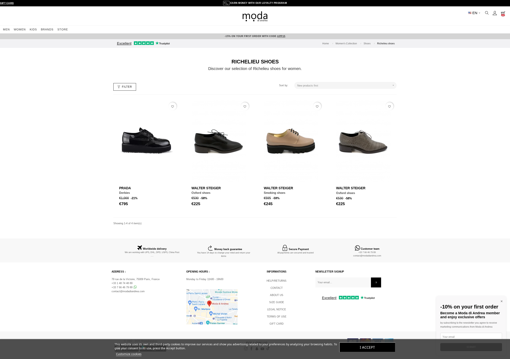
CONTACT (277, 287)
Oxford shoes (200, 192)
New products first (346, 85)
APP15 (281, 36)
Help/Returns (276, 280)
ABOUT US (276, 295)
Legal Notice (276, 309)
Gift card (276, 323)
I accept (367, 347)
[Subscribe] (376, 282)
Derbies (124, 192)
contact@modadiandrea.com (367, 255)
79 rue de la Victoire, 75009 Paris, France (136, 279)
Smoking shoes (274, 192)
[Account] (495, 13)
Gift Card (7, 3)
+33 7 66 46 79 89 (367, 252)
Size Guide (276, 302)
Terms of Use (276, 316)
